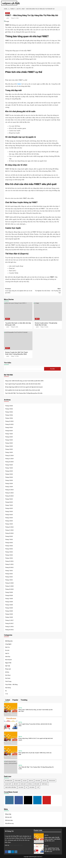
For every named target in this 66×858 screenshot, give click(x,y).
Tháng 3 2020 (9, 611)
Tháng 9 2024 (9, 464)
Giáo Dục (7, 656)
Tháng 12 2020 (9, 583)
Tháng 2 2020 (9, 614)
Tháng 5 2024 (9, 474)
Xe (6, 690)
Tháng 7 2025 (9, 433)
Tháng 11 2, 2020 (15, 18)
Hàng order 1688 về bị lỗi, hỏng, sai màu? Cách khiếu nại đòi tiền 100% (24, 380)
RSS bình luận (9, 820)
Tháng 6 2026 (9, 405)
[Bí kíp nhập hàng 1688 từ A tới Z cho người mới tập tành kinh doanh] (10, 738)
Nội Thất (7, 666)
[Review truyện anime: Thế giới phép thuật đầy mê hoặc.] (48, 311)
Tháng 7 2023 (9, 505)
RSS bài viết (8, 817)
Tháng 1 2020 (9, 617)
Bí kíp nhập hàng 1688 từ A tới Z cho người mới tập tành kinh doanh (24, 387)
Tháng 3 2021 (9, 576)
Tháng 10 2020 (9, 589)
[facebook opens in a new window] (6, 851)
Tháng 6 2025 (9, 436)
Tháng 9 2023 (9, 499)
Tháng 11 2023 (9, 492)
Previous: (18, 290)
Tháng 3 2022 (9, 552)
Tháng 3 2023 (9, 517)
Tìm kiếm (7, 363)
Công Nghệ (8, 644)
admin (7, 18)
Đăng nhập (8, 814)
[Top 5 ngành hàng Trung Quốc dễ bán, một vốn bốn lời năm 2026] (10, 724)
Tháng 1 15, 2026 (44, 327)
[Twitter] (28, 800)
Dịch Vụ (7, 647)
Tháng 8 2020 (9, 595)
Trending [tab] (23, 700)
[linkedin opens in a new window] (12, 851)
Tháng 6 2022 (9, 542)
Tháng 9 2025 (9, 427)
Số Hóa (7, 672)
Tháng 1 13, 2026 (15, 356)
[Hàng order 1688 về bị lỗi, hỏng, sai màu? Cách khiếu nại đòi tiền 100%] (10, 709)
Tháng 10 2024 (9, 461)
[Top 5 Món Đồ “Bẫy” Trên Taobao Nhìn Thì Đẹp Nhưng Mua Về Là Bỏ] (10, 762)
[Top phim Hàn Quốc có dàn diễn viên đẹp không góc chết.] (18, 311)
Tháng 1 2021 (9, 580)
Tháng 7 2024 (9, 468)
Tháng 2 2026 (9, 415)
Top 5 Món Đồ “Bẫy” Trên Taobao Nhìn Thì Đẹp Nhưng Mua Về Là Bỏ (23, 393)
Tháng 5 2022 (9, 545)
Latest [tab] (7, 700)
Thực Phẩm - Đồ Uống (10, 787)
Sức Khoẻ (7, 675)
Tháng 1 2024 (9, 486)
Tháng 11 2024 (9, 458)
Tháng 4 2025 (9, 443)
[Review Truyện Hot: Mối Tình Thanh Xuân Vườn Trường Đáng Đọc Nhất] (18, 340)
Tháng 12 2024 (9, 455)
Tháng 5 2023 (9, 511)
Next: (48, 290)
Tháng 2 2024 (9, 483)
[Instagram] (9, 800)
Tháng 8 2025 (9, 430)
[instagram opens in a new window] (15, 851)
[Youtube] (47, 800)
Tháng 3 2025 (9, 446)
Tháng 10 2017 (9, 623)
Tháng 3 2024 (9, 480)
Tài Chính (7, 678)
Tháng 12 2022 (9, 527)
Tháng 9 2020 (9, 592)
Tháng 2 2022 (9, 555)
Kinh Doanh (8, 659)
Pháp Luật (8, 669)
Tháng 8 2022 (9, 536)
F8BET (19, 84)
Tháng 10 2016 (9, 629)
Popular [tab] (15, 700)
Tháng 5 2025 (9, 440)
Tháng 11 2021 (9, 564)
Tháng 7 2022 (9, 539)
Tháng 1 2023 (9, 524)
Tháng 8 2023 (9, 502)
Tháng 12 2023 (9, 489)
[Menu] (34, 3)
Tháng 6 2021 (9, 573)
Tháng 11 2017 (9, 620)
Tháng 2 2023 (9, 520)
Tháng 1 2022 (9, 558)
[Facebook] (19, 800)
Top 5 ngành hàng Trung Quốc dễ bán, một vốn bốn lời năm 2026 (22, 384)
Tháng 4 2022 (9, 548)
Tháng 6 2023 (9, 508)
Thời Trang (8, 681)
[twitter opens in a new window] (9, 851)
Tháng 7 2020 (9, 598)
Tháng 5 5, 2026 (14, 327)
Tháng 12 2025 (9, 421)
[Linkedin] (37, 800)
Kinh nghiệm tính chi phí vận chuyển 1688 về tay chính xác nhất (22, 390)
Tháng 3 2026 (9, 412)
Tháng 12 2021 (9, 561)
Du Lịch (7, 650)
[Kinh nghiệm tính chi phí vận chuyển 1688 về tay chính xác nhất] (10, 752)
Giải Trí (7, 13)
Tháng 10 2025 (9, 424)
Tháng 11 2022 (9, 530)
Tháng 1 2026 (9, 418)
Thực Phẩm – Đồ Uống (11, 684)
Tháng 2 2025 (9, 449)
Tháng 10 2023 (9, 496)
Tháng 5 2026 (9, 409)
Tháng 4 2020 (9, 608)
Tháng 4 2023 (9, 514)
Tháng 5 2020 (9, 604)
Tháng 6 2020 (9, 601)
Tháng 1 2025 (9, 452)
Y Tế (6, 694)
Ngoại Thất (8, 662)
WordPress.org (9, 823)
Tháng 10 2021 (9, 567)
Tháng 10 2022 (9, 533)
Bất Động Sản (9, 641)
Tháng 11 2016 (9, 626)
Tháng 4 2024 (9, 477)
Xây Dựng (8, 687)
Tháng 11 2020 (9, 586)
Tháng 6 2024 (9, 471)
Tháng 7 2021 (9, 570)
